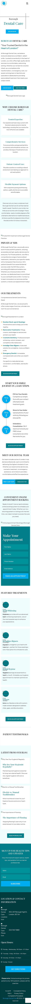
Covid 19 (8, 991)
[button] (27, 3)
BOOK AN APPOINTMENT (10, 373)
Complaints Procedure (15, 996)
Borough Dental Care (10, 998)
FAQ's (9, 993)
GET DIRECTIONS (18, 969)
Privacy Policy (18, 993)
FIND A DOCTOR (21, 481)
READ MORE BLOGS (15, 835)
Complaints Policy (20, 991)
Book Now (12, 31)
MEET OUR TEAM (8, 482)
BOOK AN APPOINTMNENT (15, 445)
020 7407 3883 (20, 88)
